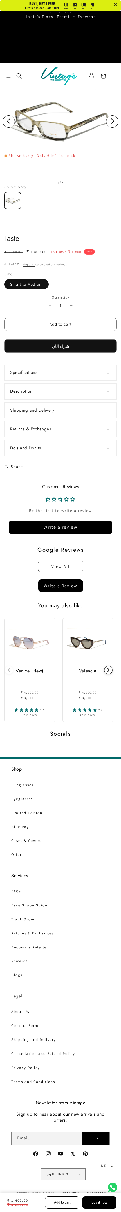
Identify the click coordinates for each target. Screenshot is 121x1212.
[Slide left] (9, 121)
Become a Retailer (29, 947)
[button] (8, 76)
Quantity (61, 297)
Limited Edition (26, 812)
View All (60, 566)
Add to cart (62, 1202)
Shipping (29, 264)
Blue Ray (20, 826)
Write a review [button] (60, 527)
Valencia (88, 671)
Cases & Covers (26, 840)
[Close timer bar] (115, 4)
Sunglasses (22, 784)
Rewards (19, 961)
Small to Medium (26, 284)
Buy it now (99, 1202)
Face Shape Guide (29, 905)
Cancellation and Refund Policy (43, 1053)
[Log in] (91, 76)
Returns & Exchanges (32, 933)
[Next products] (108, 670)
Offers (17, 854)
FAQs (16, 891)
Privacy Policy (25, 1067)
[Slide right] (112, 121)
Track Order (23, 919)
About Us (20, 1011)
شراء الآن (60, 346)
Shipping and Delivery (33, 1039)
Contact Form (25, 1025)
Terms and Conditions (33, 1081)
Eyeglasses (22, 798)
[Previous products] (9, 670)
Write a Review (60, 585)
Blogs (17, 975)
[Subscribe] (95, 1138)
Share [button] (17, 466)
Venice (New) (30, 671)
